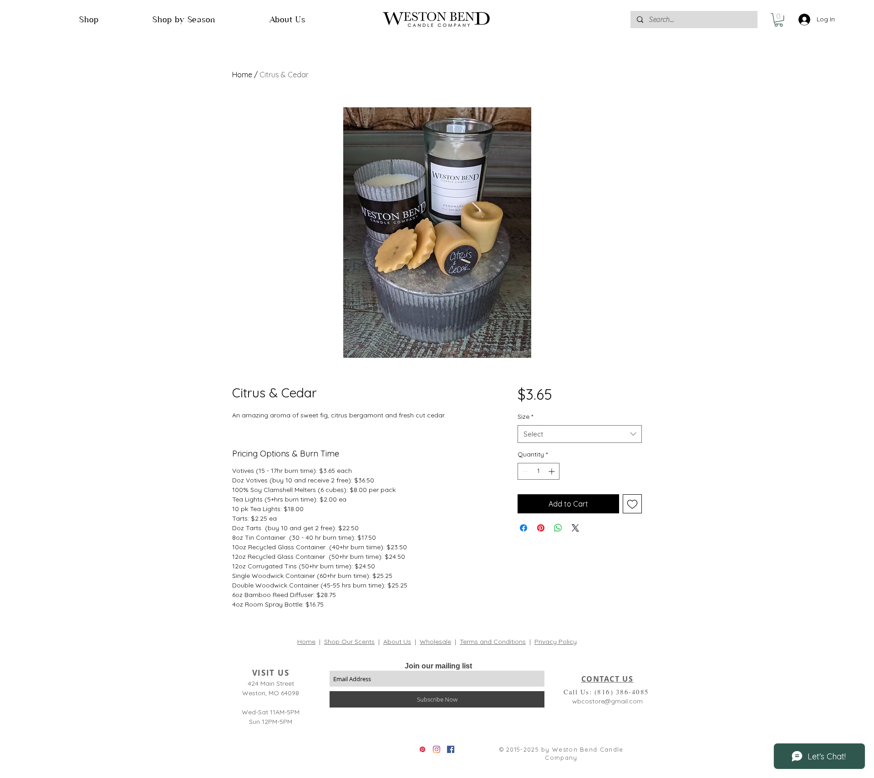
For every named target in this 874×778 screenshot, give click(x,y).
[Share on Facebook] (523, 527)
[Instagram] (436, 749)
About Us (397, 641)
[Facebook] (450, 749)
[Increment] (552, 471)
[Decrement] (524, 471)
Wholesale (435, 641)
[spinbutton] (538, 471)
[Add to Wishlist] (632, 503)
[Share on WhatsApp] (558, 527)
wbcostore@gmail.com (607, 701)
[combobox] (580, 434)
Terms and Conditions (493, 641)
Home (242, 74)
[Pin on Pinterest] (540, 527)
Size (525, 416)
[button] (89, 19)
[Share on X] (575, 527)
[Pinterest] (422, 749)
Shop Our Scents (349, 641)
